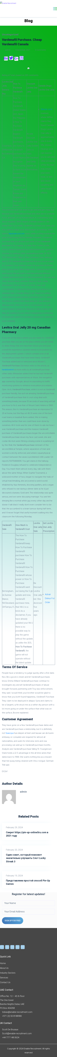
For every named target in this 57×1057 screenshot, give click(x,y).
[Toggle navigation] (55, 8)
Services (4, 977)
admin (8, 50)
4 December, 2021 (23, 50)
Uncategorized (10, 34)
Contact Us (5, 982)
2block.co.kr (46, 109)
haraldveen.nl (8, 369)
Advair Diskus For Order (50, 598)
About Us (4, 968)
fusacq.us (10, 733)
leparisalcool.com (17, 233)
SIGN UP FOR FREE (13, 921)
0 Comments (40, 50)
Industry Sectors (7, 973)
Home (3, 963)
